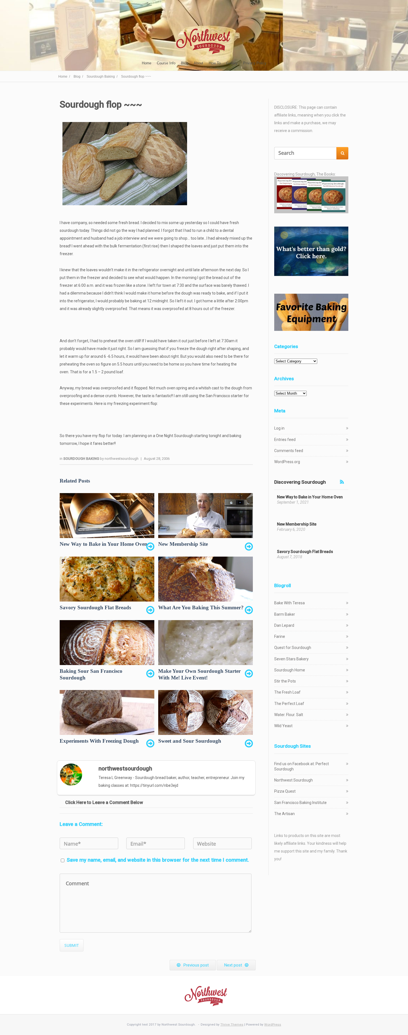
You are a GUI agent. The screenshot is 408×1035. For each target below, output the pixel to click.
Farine (279, 636)
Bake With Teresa (289, 603)
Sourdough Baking (81, 458)
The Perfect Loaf (289, 703)
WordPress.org (287, 462)
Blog (184, 63)
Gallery (232, 63)
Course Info (166, 63)
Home (146, 63)
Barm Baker (284, 614)
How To (215, 63)
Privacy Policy (254, 63)
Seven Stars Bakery (291, 659)
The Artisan (284, 813)
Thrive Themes (231, 1024)
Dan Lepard (284, 625)
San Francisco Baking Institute (300, 802)
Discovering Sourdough (300, 482)
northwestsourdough (121, 458)
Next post (233, 965)
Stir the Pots (285, 681)
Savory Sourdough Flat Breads (305, 551)
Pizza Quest (285, 791)
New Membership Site (296, 524)
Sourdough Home (289, 670)
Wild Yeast (283, 726)
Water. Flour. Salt (288, 714)
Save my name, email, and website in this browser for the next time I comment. (158, 860)
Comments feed (288, 450)
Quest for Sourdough (292, 647)
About (198, 63)
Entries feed (285, 439)
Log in (279, 428)
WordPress (272, 1024)
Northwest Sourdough (293, 780)
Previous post (196, 965)
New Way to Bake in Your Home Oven (310, 497)
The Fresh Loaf (287, 692)
